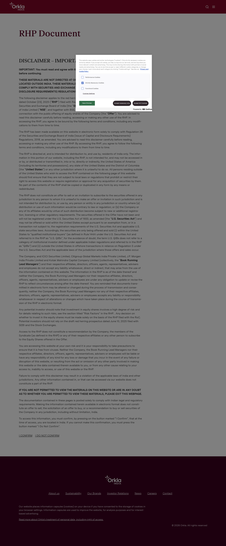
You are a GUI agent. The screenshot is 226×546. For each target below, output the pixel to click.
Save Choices (87, 103)
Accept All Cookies (140, 103)
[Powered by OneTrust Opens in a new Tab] (142, 109)
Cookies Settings (89, 93)
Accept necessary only (122, 103)
